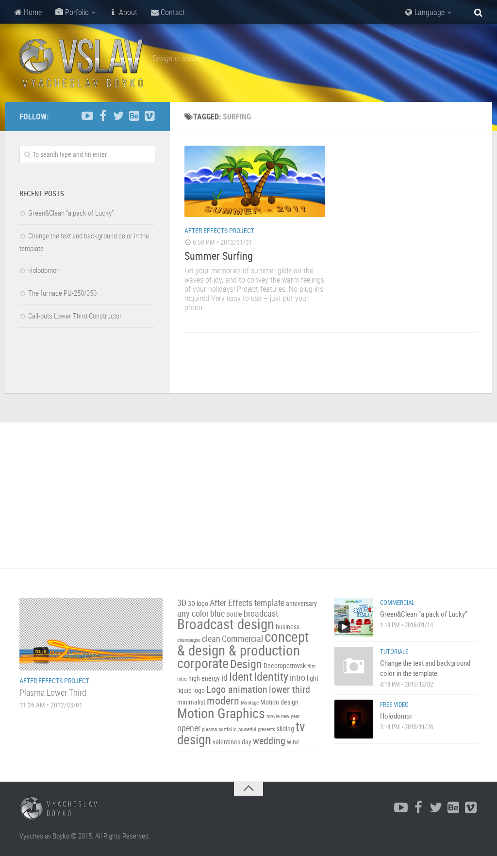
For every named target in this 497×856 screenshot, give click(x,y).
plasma (209, 729)
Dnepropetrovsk (285, 665)
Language (429, 12)
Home (32, 12)
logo (199, 690)
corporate (203, 663)
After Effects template (247, 602)
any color (193, 613)
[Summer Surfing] (254, 181)
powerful (247, 729)
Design (246, 663)
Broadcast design (225, 624)
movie (273, 716)
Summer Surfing (218, 256)
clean (211, 638)
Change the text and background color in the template (425, 668)
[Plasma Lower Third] (91, 634)
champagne (188, 640)
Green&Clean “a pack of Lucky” (71, 213)
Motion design (279, 701)
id (224, 677)
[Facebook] (103, 116)
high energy (204, 678)
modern (223, 700)
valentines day (232, 741)
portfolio (227, 729)
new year (290, 716)
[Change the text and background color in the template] (353, 666)
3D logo (198, 603)
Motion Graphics (221, 713)
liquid (184, 690)
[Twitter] (118, 116)
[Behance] (134, 116)
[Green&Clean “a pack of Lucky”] (353, 617)
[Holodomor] (353, 719)
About (127, 12)
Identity (271, 676)
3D (181, 602)
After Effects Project (219, 230)
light (312, 678)
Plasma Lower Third (52, 692)
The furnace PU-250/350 (62, 293)
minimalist (191, 701)
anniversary (301, 603)
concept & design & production (243, 643)
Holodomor (43, 270)
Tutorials (394, 651)
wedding (269, 740)
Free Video (394, 704)
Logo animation (236, 689)
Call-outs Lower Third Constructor (75, 315)
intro (297, 677)
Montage (250, 702)
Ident (240, 676)
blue (217, 613)
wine (293, 741)
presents (266, 729)
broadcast (261, 613)
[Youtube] (87, 116)
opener (188, 728)
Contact (172, 12)
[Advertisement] (248, 495)
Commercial (242, 638)
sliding (285, 728)
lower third (289, 689)
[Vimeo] (149, 116)
